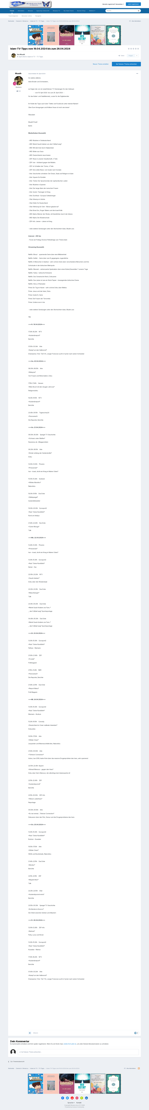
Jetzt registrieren (133, 4)
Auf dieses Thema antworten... (31, 1052)
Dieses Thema (129, 10)
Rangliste (38, 16)
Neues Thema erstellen (101, 64)
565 (19, 91)
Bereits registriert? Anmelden (113, 4)
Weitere (91, 11)
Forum (12, 11)
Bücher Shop (81, 11)
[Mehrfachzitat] (29, 1033)
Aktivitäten (21, 11)
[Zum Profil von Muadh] (13, 55)
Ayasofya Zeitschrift (42, 11)
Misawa (30, 11)
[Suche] (138, 10)
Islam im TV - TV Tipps (35, 57)
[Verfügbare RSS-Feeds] (139, 1068)
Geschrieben (36, 73)
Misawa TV (56, 11)
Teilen (122, 55)
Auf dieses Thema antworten (126, 64)
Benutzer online (27, 16)
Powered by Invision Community (74, 1107)
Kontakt (78, 1103)
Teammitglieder (13, 16)
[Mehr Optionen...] (137, 73)
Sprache (71, 1103)
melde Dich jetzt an (70, 1044)
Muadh (22, 54)
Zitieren (35, 1033)
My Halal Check (69, 11)
